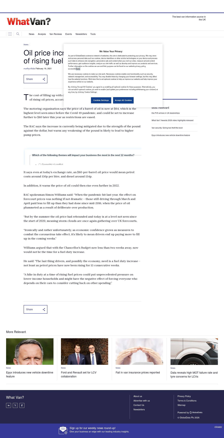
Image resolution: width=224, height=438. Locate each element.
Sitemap (181, 404)
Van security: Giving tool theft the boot (167, 127)
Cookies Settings (101, 100)
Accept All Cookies (123, 100)
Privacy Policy (184, 396)
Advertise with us (141, 400)
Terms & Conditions (187, 400)
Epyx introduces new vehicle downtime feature (171, 135)
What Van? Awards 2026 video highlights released (172, 120)
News (26, 44)
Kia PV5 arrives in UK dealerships (166, 113)
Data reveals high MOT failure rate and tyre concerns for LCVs (194, 374)
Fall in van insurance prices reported (138, 372)
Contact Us (138, 404)
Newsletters (139, 409)
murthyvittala (29, 68)
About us (137, 396)
